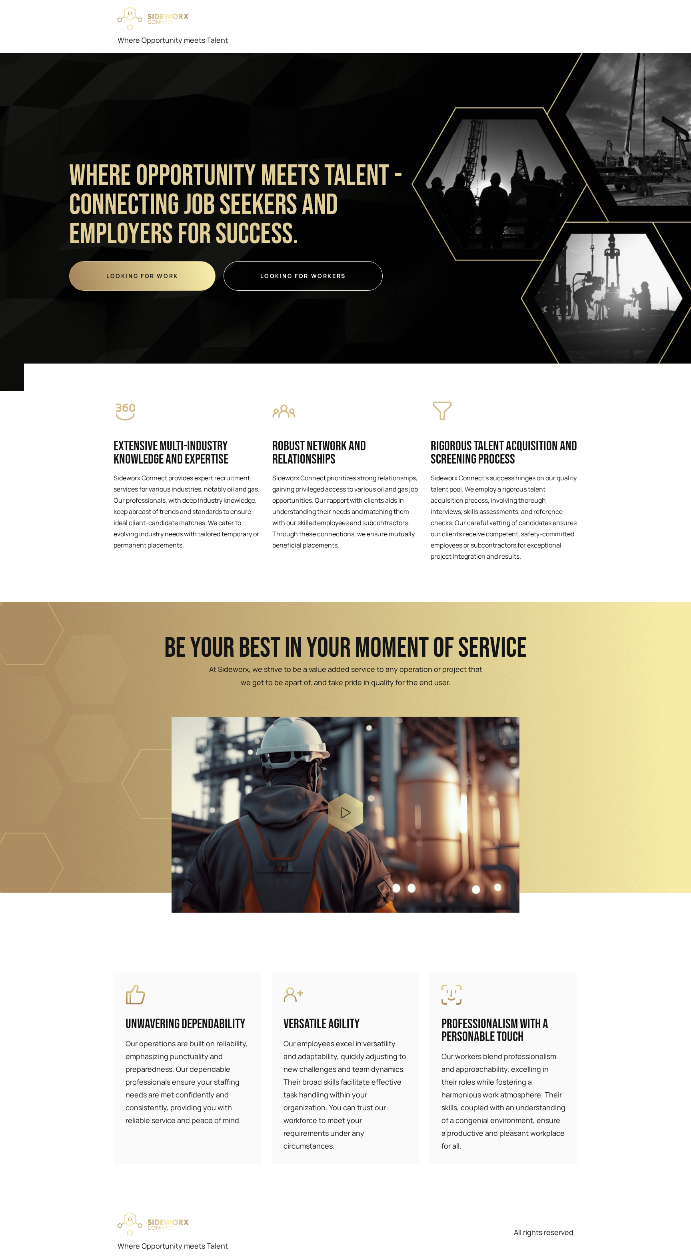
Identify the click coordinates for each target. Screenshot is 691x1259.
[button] (345, 814)
